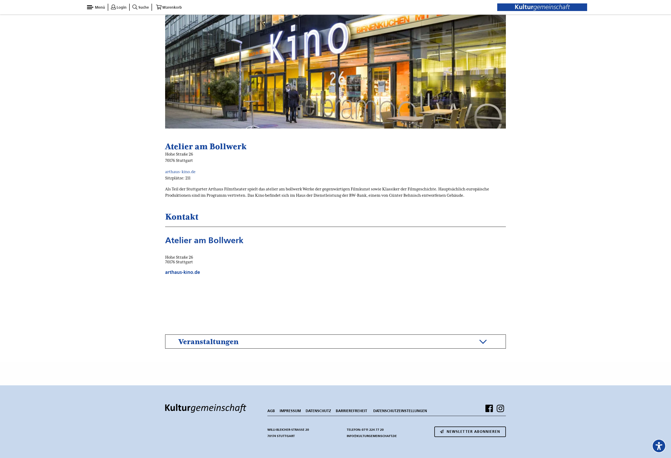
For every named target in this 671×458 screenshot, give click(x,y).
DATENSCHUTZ (318, 410)
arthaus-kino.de (180, 171)
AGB (271, 410)
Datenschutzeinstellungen (400, 410)
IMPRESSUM (290, 410)
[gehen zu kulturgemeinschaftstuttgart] (500, 408)
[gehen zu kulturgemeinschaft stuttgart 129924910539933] (489, 408)
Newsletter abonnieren (473, 431)
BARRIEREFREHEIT (351, 410)
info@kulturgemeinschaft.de (372, 436)
